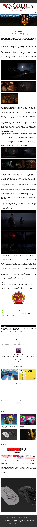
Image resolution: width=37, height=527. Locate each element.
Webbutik (15, 521)
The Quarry (14, 344)
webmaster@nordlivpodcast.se (22, 523)
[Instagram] (7, 517)
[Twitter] (12, 517)
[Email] (24, 517)
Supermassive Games (8, 344)
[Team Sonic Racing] (9, 374)
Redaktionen (9, 520)
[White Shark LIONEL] (9, 434)
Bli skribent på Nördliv (30, 520)
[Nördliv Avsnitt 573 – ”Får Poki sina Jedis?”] (9, 419)
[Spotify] (19, 517)
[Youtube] (21, 517)
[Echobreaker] (28, 419)
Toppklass (19, 344)
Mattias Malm (11, 34)
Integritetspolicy (21, 521)
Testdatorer (15, 520)
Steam (16, 331)
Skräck (3, 344)
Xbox (23, 344)
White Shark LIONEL (18, 494)
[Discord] (14, 517)
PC (22, 28)
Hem (9, 28)
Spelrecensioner (18, 28)
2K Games (15, 337)
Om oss (4, 520)
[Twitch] (29, 517)
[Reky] (27, 374)
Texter (13, 28)
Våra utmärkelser (22, 520)
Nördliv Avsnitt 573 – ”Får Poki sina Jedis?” (8, 426)
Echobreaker (22, 426)
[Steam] (26, 517)
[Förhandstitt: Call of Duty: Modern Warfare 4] (28, 434)
